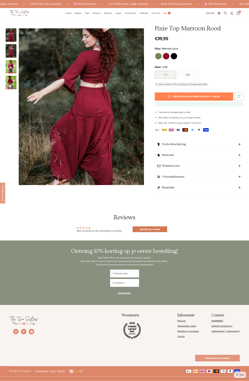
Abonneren (124, 293)
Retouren (181, 321)
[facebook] (31, 331)
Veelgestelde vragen (186, 326)
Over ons (156, 13)
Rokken (78, 13)
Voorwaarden (41, 371)
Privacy (52, 371)
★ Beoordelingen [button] (2, 193)
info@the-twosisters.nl (221, 326)
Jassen (118, 13)
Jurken (68, 13)
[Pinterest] (23, 331)
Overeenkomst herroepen (217, 358)
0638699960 (217, 321)
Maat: (161, 67)
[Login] (231, 13)
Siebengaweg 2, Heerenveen (225, 331)
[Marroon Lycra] (166, 56)
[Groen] (158, 56)
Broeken (108, 13)
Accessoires (130, 13)
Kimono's (97, 13)
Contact (181, 336)
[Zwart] (174, 56)
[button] (239, 96)
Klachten (61, 371)
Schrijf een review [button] (150, 229)
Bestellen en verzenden (188, 331)
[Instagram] (16, 331)
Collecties (143, 13)
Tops (87, 13)
